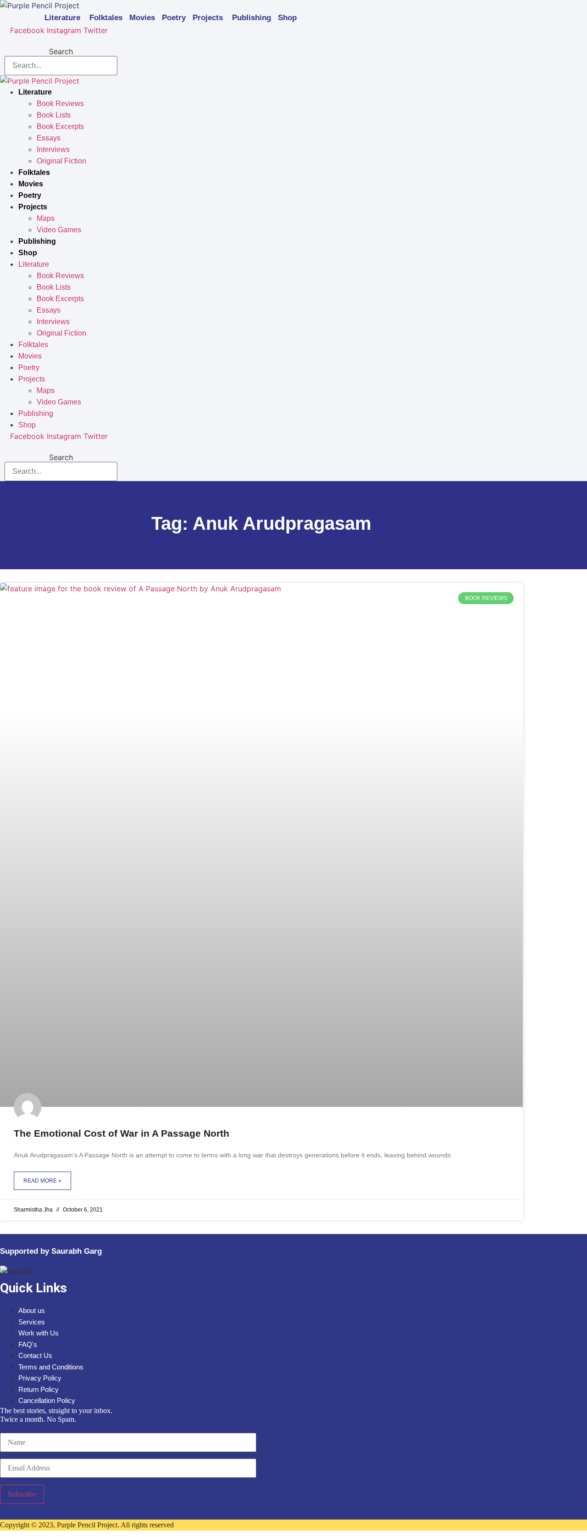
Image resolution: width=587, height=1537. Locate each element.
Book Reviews (60, 103)
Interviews (53, 149)
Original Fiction (61, 161)
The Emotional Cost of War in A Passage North (121, 1133)
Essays (49, 138)
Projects (208, 17)
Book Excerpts (60, 126)
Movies (142, 17)
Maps (46, 218)
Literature (62, 17)
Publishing (251, 17)
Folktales (105, 17)
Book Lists (54, 115)
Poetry (174, 17)
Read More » (42, 1181)
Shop (287, 17)
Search (61, 51)
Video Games (59, 230)
